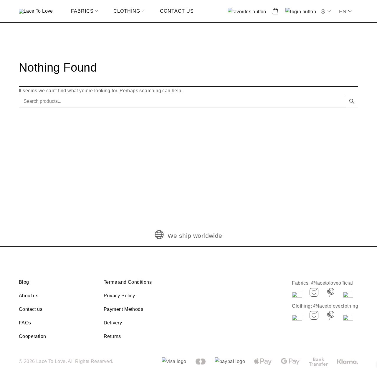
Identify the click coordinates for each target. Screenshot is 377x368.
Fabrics (82, 11)
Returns (112, 336)
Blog (24, 282)
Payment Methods (123, 309)
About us (28, 295)
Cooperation (32, 336)
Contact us (177, 11)
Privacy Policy (119, 295)
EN (342, 11)
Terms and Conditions (128, 282)
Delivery (113, 322)
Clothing (126, 11)
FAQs (25, 322)
